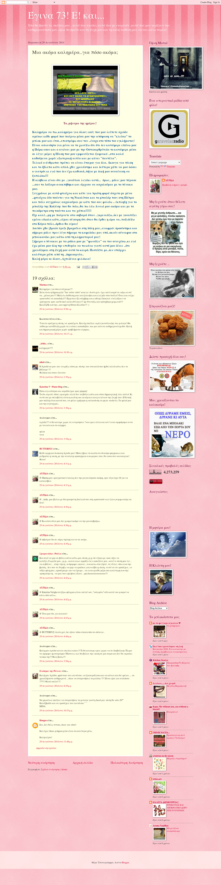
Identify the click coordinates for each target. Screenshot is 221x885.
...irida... (43, 343)
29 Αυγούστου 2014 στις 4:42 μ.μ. (55, 577)
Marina (43, 284)
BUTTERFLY (46, 448)
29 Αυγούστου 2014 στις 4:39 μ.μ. (55, 543)
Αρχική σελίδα (83, 763)
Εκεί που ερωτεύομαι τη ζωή (168, 646)
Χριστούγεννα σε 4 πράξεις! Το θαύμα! (176, 736)
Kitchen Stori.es (160, 660)
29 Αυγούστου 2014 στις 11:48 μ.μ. (56, 741)
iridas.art (157, 779)
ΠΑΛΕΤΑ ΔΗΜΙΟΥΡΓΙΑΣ (166, 802)
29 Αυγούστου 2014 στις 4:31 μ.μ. (55, 463)
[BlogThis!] (87, 267)
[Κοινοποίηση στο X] (90, 267)
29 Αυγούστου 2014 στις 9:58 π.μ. (55, 308)
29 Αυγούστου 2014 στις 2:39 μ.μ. (55, 376)
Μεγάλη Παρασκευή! (177, 685)
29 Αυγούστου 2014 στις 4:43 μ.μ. (55, 617)
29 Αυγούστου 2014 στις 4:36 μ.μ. (55, 506)
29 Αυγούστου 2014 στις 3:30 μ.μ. (55, 407)
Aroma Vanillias (160, 825)
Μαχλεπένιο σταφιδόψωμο (173, 829)
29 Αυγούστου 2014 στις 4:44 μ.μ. (55, 636)
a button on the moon (163, 755)
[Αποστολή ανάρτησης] (78, 266)
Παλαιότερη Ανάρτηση (127, 763)
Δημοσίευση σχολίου (46, 748)
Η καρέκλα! (172, 711)
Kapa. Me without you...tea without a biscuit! (170, 708)
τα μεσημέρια (173, 625)
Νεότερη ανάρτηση (41, 763)
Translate (171, 166)
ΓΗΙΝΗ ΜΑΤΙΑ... (161, 732)
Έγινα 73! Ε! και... (66, 14)
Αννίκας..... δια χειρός (164, 683)
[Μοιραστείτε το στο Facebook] (93, 267)
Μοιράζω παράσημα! (177, 758)
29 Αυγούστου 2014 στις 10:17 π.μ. (56, 333)
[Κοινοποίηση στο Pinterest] (96, 267)
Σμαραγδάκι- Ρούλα (50, 553)
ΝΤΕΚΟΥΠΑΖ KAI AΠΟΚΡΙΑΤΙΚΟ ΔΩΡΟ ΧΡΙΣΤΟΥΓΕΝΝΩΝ (177, 807)
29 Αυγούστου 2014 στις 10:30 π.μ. (56, 352)
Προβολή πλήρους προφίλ (174, 184)
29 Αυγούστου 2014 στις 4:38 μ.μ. (55, 525)
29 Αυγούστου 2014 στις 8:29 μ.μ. (55, 685)
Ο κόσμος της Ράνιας (50, 671)
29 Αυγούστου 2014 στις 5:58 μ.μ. (55, 661)
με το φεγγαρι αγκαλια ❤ (167, 623)
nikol (41, 362)
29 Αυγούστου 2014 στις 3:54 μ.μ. (55, 438)
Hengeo (43, 720)
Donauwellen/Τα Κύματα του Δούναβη (178, 664)
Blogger (125, 862)
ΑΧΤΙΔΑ (43, 473)
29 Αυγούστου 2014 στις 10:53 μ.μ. (56, 710)
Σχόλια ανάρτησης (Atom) (54, 769)
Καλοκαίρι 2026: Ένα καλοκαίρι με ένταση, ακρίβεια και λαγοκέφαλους (170, 650)
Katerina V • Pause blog (50, 386)
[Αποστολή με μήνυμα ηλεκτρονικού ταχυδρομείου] (84, 267)
